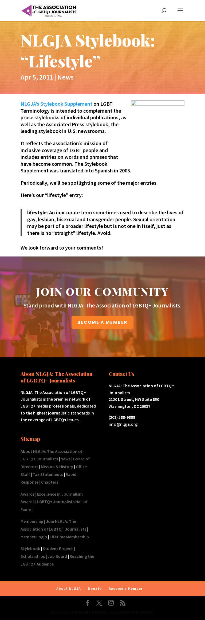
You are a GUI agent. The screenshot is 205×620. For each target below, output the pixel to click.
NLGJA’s (30, 103)
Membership (32, 521)
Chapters (49, 482)
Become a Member (126, 588)
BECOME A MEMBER (102, 322)
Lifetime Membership (69, 536)
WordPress (142, 612)
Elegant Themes (91, 612)
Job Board (57, 556)
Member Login (34, 536)
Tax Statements (48, 474)
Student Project (58, 548)
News (65, 77)
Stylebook (30, 548)
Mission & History (57, 466)
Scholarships (33, 556)
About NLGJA (68, 588)
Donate (95, 588)
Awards (27, 494)
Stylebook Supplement (66, 103)
